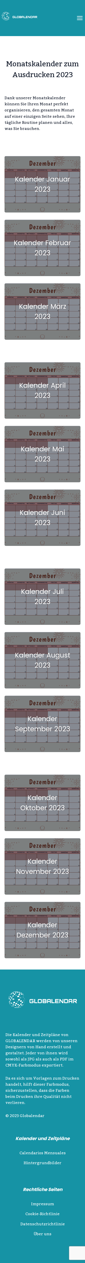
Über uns (42, 1234)
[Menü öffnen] (79, 18)
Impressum (42, 1204)
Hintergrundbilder (42, 1163)
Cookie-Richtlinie (42, 1214)
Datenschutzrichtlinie (42, 1224)
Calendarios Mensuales (42, 1153)
